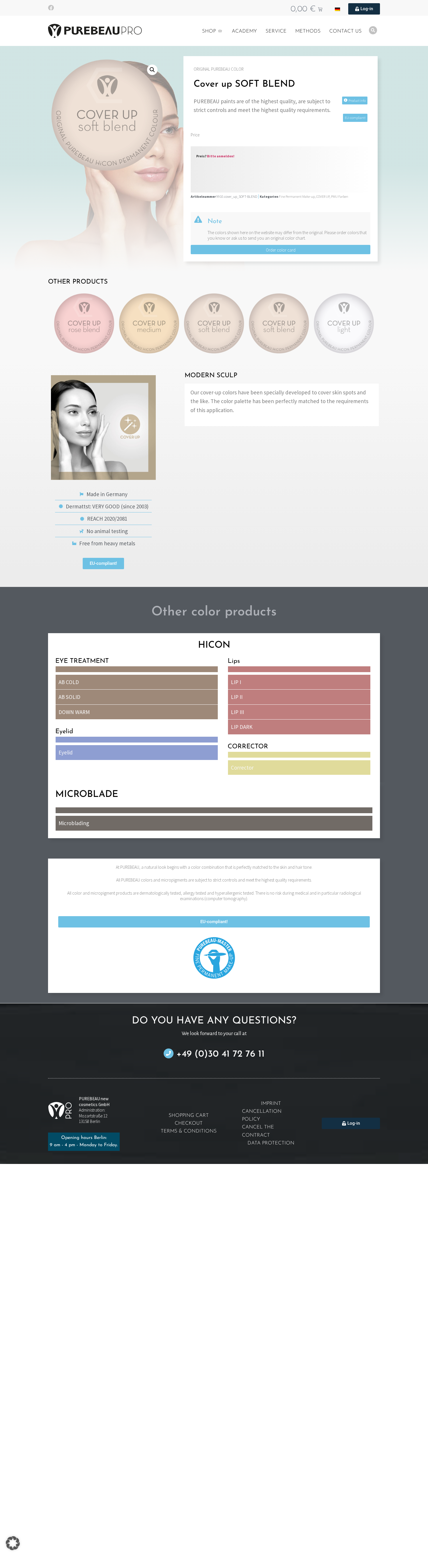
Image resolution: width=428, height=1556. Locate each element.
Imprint (271, 1103)
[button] (152, 70)
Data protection (270, 1143)
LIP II (237, 696)
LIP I (236, 682)
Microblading (74, 823)
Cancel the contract (258, 1131)
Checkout (189, 1123)
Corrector (242, 767)
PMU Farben (339, 196)
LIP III (237, 711)
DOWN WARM (74, 711)
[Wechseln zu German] (337, 9)
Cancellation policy (262, 1115)
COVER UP (323, 196)
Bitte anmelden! (220, 156)
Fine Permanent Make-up (297, 196)
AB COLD (69, 682)
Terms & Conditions (189, 1131)
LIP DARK (241, 726)
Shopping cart (189, 1115)
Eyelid (66, 752)
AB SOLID (69, 696)
